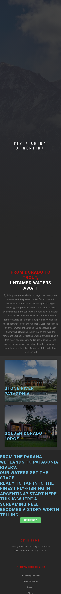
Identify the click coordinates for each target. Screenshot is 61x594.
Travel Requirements (30, 575)
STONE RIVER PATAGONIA (19, 391)
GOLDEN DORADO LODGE (23, 436)
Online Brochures (30, 581)
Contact (30, 587)
